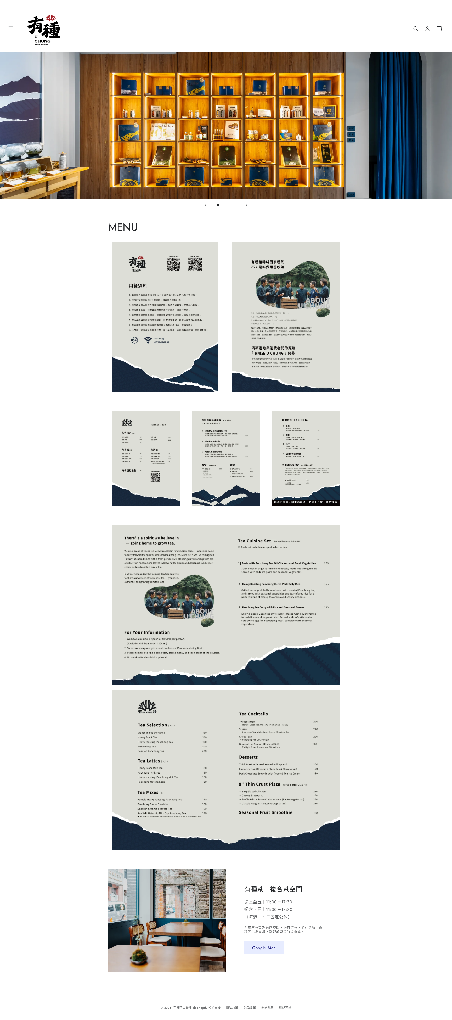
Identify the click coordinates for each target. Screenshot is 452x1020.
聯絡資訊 (285, 1008)
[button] (11, 29)
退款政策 (250, 1008)
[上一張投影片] (205, 205)
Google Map (264, 948)
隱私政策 (232, 1008)
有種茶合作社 (182, 1008)
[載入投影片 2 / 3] (226, 205)
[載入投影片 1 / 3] (218, 205)
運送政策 (267, 1008)
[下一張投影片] (246, 205)
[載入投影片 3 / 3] (234, 205)
